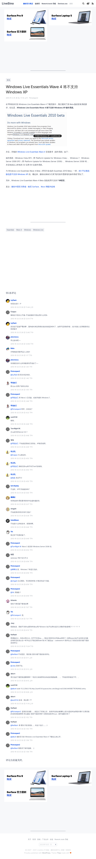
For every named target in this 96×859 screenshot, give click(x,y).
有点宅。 (14, 451)
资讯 (8, 80)
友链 (51, 839)
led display (15, 486)
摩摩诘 (13, 497)
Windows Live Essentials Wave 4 (31, 152)
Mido (13, 348)
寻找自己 (14, 383)
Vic (12, 532)
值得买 (37, 4)
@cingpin (14, 581)
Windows (27, 230)
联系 (34, 839)
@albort (13, 689)
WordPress (46, 853)
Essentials (10, 230)
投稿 (39, 839)
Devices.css (62, 4)
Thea (59, 853)
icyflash (14, 300)
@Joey (13, 666)
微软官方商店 (28, 4)
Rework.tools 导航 (49, 4)
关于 (29, 839)
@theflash (14, 654)
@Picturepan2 (16, 409)
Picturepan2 (15, 371)
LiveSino (8, 3)
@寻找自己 (14, 398)
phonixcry (14, 337)
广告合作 (45, 839)
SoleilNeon (15, 520)
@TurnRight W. (16, 546)
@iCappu (14, 455)
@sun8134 (14, 700)
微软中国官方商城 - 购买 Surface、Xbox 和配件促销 (33, 186)
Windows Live (38, 230)
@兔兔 (13, 478)
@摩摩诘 (14, 569)
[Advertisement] (48, 56)
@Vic (12, 592)
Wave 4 (19, 230)
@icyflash (14, 375)
